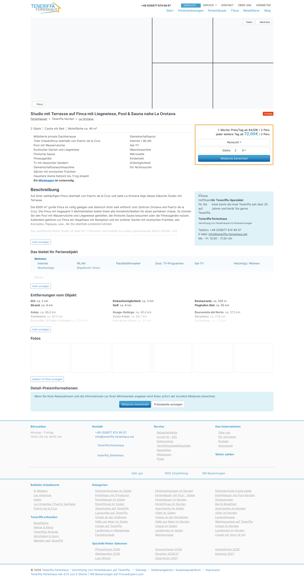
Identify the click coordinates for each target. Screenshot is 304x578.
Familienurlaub (104, 535)
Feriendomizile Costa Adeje (233, 491)
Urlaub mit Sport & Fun (230, 535)
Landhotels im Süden (169, 530)
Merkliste (189, 5)
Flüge (160, 459)
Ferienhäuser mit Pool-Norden (235, 495)
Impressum (225, 445)
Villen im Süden (165, 513)
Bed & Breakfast (225, 504)
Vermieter (263, 5)
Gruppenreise (224, 499)
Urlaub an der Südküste (110, 517)
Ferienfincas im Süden (109, 504)
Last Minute (103, 558)
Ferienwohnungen (191, 10)
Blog (267, 10)
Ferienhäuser (217, 10)
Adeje (37, 499)
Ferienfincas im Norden (170, 504)
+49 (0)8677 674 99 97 (110, 432)
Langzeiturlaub (225, 517)
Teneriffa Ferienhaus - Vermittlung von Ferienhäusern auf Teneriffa (86, 570)
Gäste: (233, 150)
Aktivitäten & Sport (46, 536)
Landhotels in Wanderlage (112, 530)
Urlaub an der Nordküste (171, 517)
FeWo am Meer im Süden (111, 521)
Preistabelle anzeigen (168, 404)
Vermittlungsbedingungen (174, 445)
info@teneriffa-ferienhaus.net (227, 234)
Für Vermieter (227, 437)
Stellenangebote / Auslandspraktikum (176, 570)
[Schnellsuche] (177, 5)
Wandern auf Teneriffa (48, 540)
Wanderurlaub (164, 535)
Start (169, 10)
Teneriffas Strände (46, 532)
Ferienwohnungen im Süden (113, 491)
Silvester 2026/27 (167, 553)
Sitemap (140, 570)
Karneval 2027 (224, 553)
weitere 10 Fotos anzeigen (47, 379)
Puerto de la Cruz (45, 508)
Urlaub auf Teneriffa (108, 526)
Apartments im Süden (169, 508)
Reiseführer (251, 10)
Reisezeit (233, 142)
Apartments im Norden (230, 508)
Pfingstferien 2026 (107, 549)
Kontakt (227, 5)
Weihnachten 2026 (107, 553)
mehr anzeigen (40, 241)
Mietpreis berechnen (234, 158)
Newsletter (164, 450)
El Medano (41, 491)
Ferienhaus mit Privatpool (112, 495)
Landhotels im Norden (230, 530)
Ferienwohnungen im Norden (174, 491)
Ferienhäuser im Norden (171, 499)
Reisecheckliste (167, 432)
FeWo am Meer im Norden (172, 521)
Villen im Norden (226, 513)
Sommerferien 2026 (168, 549)
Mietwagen (164, 454)
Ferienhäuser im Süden (110, 499)
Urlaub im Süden (166, 526)
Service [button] (209, 5)
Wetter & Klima (43, 527)
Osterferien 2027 (166, 558)
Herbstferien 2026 (227, 549)
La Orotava (86, 119)
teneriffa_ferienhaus (110, 455)
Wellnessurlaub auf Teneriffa (234, 521)
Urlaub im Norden (227, 526)
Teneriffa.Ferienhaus (110, 445)
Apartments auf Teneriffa (112, 508)
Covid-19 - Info (167, 437)
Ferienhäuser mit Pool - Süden (175, 495)
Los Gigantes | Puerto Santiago (54, 504)
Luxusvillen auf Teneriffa (111, 513)
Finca (235, 10)
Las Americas (42, 495)
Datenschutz (165, 441)
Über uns (244, 5)
